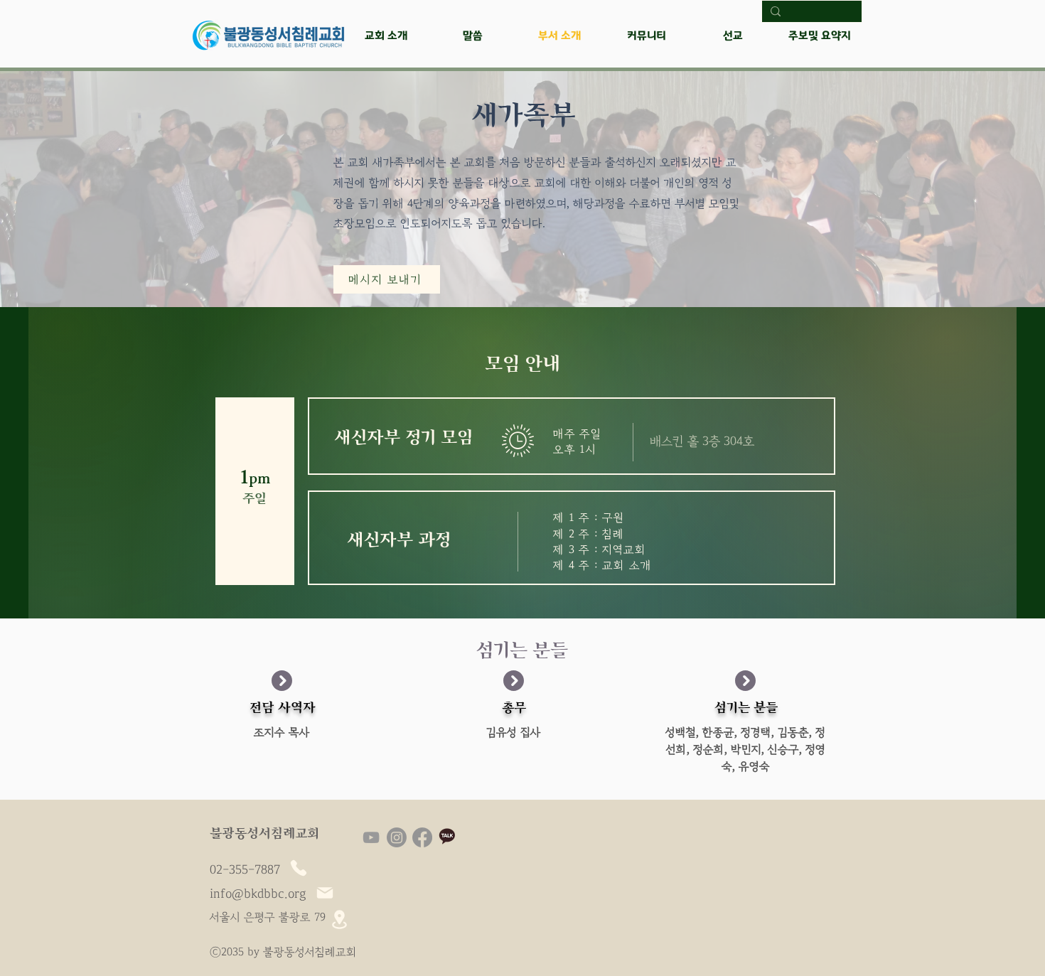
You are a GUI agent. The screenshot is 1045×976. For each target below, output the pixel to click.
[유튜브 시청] (371, 837)
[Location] (339, 919)
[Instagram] (397, 837)
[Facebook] (422, 837)
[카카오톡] (448, 837)
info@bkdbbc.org (258, 894)
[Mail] (325, 893)
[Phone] (298, 868)
